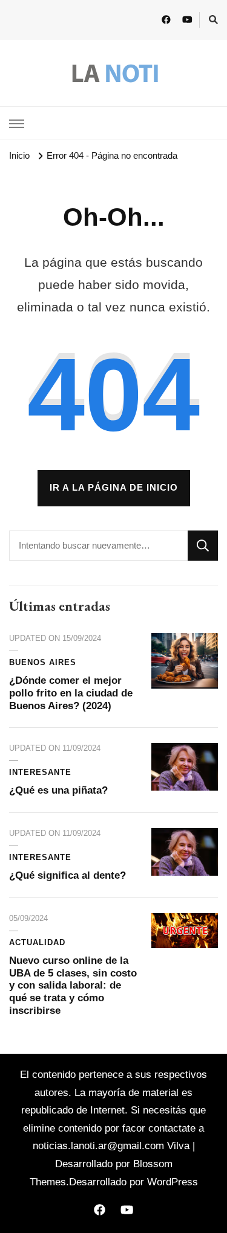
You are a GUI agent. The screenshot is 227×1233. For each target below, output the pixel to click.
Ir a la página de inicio (114, 487)
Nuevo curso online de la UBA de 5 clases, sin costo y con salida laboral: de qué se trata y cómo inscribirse (73, 986)
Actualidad (37, 942)
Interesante (40, 772)
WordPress (172, 1182)
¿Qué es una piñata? (58, 790)
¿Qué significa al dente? (67, 875)
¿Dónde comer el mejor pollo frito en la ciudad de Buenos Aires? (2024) (71, 693)
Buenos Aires (42, 662)
